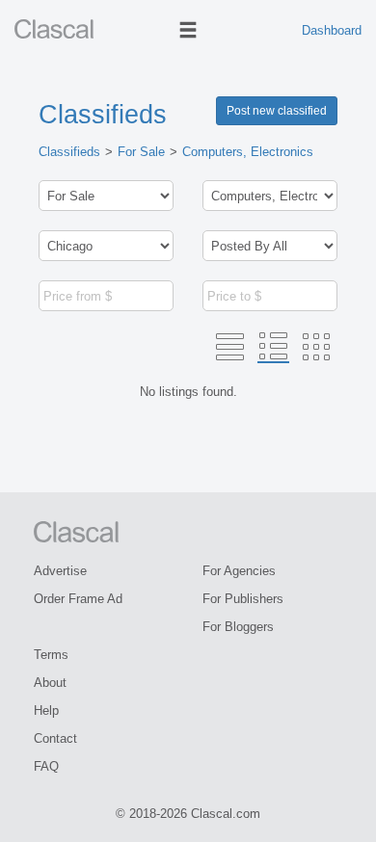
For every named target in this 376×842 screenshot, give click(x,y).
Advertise (60, 571)
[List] (273, 346)
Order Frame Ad (78, 599)
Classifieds (103, 114)
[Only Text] (230, 346)
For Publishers (242, 599)
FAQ (46, 766)
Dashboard (332, 30)
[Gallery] (316, 346)
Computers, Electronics (247, 152)
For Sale (141, 152)
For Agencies (239, 571)
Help (46, 710)
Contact (55, 738)
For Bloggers (238, 626)
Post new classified (277, 111)
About (50, 682)
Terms (51, 654)
